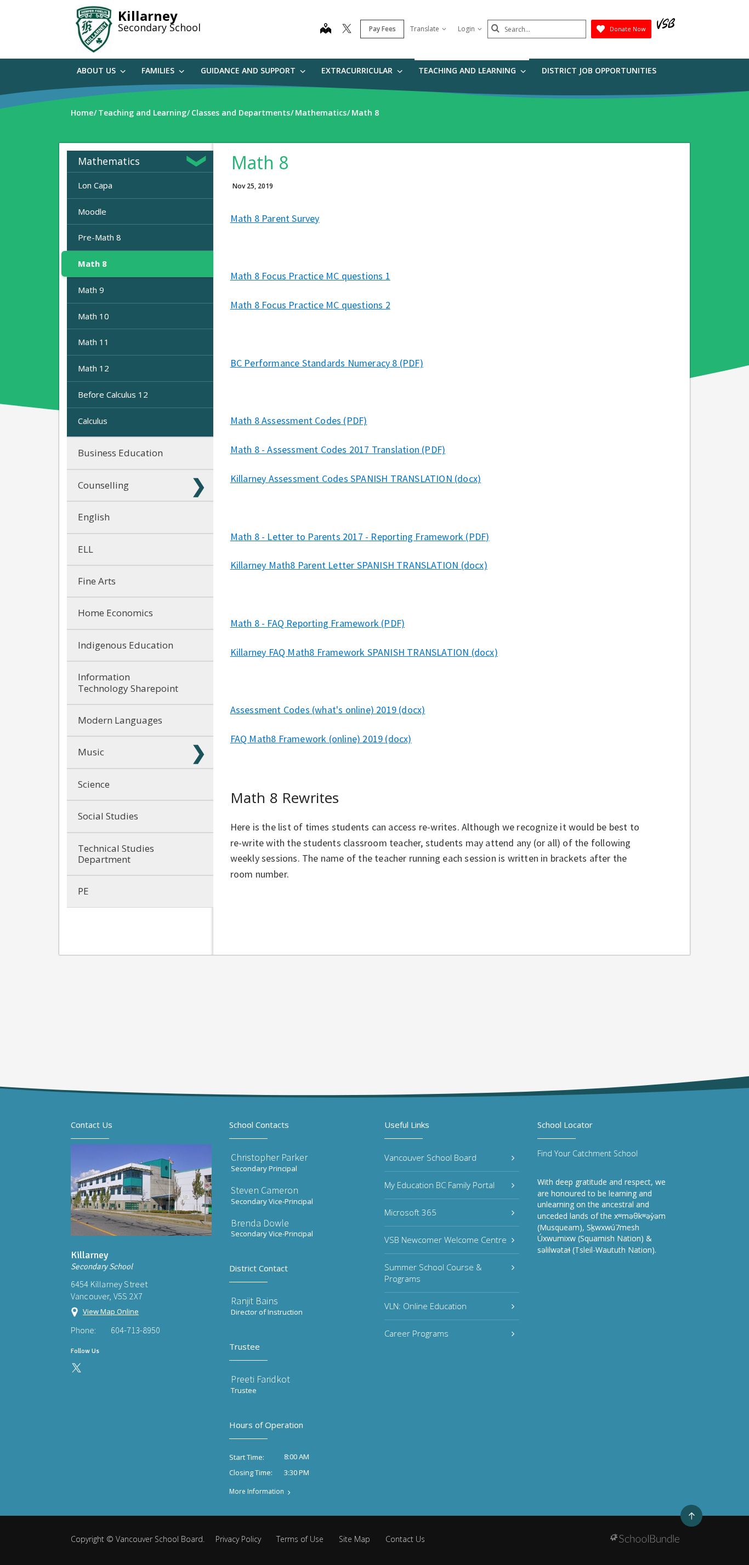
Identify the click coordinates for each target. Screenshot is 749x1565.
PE (83, 891)
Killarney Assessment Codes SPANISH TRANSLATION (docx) (355, 478)
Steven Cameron (264, 1190)
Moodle (92, 211)
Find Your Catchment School (587, 1153)
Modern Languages (120, 720)
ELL (85, 549)
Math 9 (91, 289)
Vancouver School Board (430, 1157)
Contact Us (405, 1539)
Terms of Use (300, 1539)
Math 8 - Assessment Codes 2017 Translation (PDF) (338, 449)
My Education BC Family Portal (439, 1184)
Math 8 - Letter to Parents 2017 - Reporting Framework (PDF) (360, 536)
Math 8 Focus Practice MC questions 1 (310, 276)
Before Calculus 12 (113, 394)
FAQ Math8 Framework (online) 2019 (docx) (321, 738)
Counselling (103, 485)
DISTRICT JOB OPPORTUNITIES (599, 70)
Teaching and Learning (468, 70)
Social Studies (108, 816)
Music (91, 752)
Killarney (148, 16)
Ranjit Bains (254, 1300)
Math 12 (93, 368)
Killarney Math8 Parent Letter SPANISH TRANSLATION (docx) (358, 565)
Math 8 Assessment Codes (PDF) (298, 420)
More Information (256, 1491)
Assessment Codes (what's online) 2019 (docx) (327, 709)
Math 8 (92, 263)
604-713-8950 (135, 1330)
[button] (198, 161)
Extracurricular (358, 70)
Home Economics (115, 612)
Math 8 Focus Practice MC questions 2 (310, 305)
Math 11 (93, 341)
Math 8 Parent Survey (275, 218)
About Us (97, 70)
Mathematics (109, 161)
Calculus (92, 420)
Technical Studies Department (116, 853)
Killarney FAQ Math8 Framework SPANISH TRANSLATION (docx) (364, 652)
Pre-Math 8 (99, 237)
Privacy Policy (238, 1539)
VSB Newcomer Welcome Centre (445, 1239)
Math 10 (93, 316)
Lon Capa (95, 185)
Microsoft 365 (410, 1212)
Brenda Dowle (260, 1223)
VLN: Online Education (425, 1305)
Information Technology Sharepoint (128, 682)
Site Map (354, 1539)
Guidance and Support (249, 70)
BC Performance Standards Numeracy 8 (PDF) (326, 363)
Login (466, 28)
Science (94, 784)
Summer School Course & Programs (433, 1273)
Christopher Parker (269, 1157)
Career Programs (416, 1333)
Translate (424, 28)
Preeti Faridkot (260, 1379)
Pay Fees (382, 28)
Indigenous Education (125, 645)
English (94, 517)
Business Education (120, 452)
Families (159, 70)
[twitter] (347, 29)
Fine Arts (97, 581)
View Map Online (111, 1311)
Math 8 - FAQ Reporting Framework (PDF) (317, 623)
